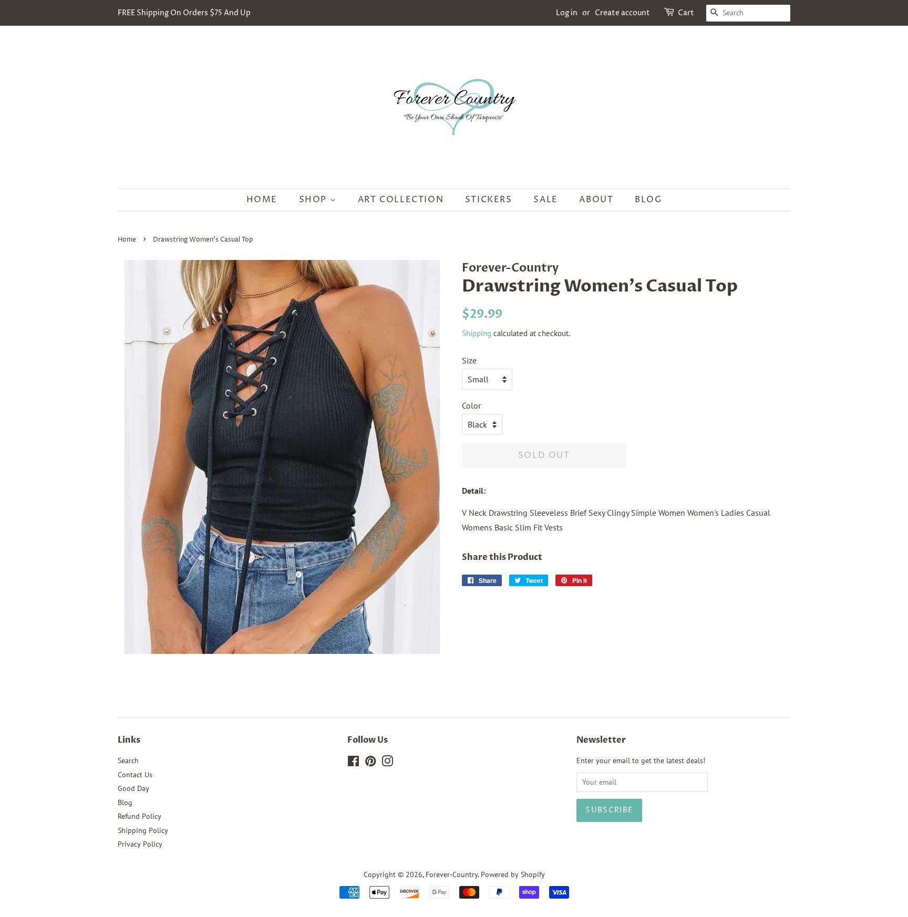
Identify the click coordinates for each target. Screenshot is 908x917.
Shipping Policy (143, 830)
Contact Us (135, 774)
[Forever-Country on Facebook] (353, 763)
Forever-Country (452, 874)
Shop (314, 199)
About (596, 199)
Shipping (476, 333)
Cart (686, 13)
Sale (545, 199)
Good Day (133, 788)
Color (471, 405)
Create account (622, 13)
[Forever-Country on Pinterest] (370, 763)
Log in (566, 13)
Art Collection (400, 199)
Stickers (488, 199)
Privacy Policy (140, 844)
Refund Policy (139, 816)
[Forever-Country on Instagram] (387, 763)
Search (128, 760)
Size (469, 360)
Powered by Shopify (513, 874)
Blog (648, 199)
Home (261, 199)
